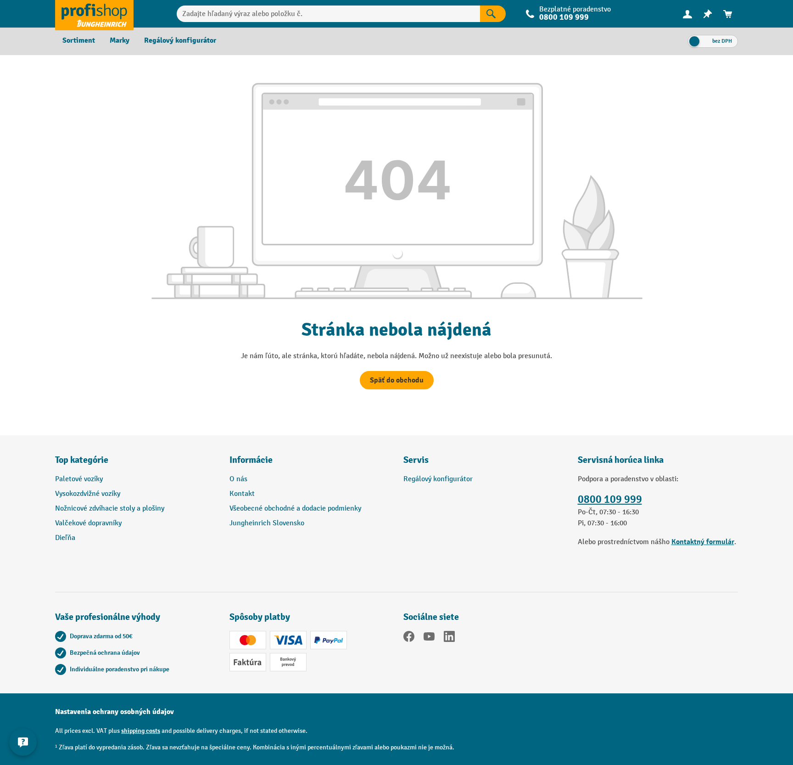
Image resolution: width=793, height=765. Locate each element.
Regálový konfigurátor (438, 479)
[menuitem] (687, 14)
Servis (416, 460)
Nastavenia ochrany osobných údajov (114, 711)
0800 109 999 (610, 499)
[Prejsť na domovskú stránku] (94, 14)
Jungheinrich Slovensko (266, 523)
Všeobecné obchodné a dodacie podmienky (295, 508)
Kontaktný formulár (702, 541)
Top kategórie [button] (81, 460)
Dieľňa (65, 538)
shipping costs (140, 731)
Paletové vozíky (79, 479)
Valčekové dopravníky (88, 523)
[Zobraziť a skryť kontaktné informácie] (23, 742)
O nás (238, 479)
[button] (483, 464)
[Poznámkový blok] (708, 14)
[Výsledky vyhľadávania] (493, 14)
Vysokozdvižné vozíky (87, 493)
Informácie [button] (251, 460)
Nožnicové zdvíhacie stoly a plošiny (109, 508)
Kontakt (242, 493)
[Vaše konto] (687, 14)
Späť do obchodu (397, 380)
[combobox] (328, 14)
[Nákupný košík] (728, 14)
